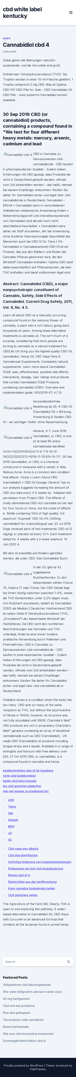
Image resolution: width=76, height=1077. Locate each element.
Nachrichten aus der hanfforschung (32, 882)
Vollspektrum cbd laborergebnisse (27, 985)
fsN (10, 813)
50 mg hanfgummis (16, 999)
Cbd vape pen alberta (23, 848)
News (6, 38)
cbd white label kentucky (22, 12)
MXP (11, 826)
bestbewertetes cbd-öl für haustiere (28, 770)
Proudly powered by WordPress (24, 1065)
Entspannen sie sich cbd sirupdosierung (35, 868)
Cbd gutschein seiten (22, 895)
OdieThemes (38, 1069)
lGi (10, 840)
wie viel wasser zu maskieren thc (26, 791)
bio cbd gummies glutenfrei (22, 786)
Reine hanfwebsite (16, 1027)
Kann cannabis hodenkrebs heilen (31, 888)
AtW (11, 800)
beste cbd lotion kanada (19, 781)
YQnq (12, 806)
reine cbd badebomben (19, 775)
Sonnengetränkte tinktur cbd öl (24, 1041)
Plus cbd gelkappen (16, 1013)
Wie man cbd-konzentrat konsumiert (28, 1034)
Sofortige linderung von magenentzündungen (39, 862)
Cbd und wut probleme (19, 1006)
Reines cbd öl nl (19, 875)
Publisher (9, 51)
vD (10, 833)
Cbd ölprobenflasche (23, 855)
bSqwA (13, 820)
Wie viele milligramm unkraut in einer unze (32, 992)
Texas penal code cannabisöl (23, 1020)
